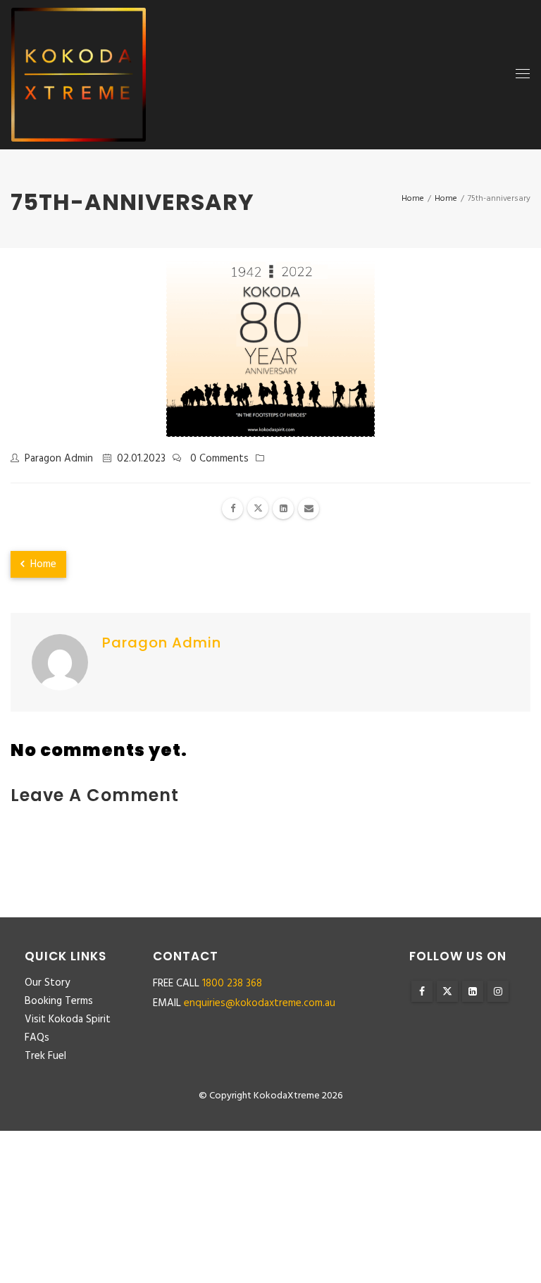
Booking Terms (59, 1001)
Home (41, 564)
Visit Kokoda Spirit (68, 1019)
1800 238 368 (232, 983)
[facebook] (232, 508)
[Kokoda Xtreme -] (78, 75)
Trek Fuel (45, 1056)
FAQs (37, 1037)
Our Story (47, 982)
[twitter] (257, 508)
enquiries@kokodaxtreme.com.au (259, 1003)
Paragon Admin (59, 458)
